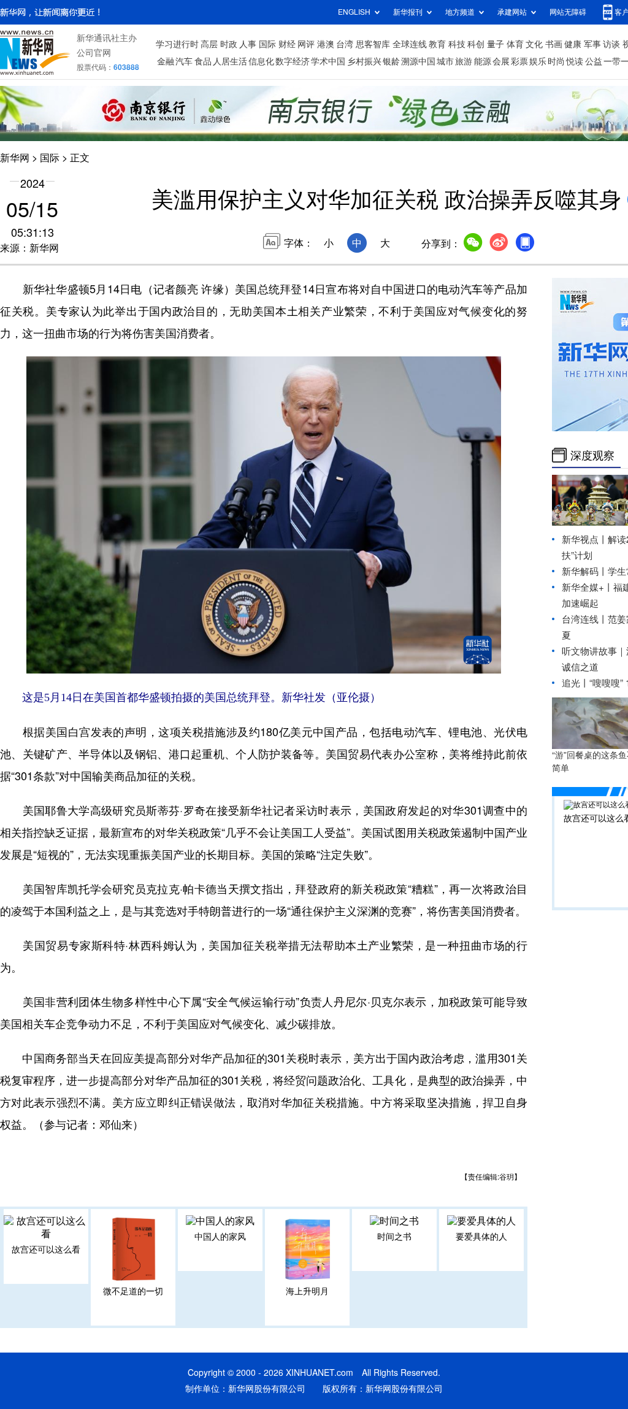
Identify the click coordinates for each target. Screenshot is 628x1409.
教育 (437, 44)
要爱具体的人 (481, 1236)
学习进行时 (177, 44)
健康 (572, 44)
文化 (534, 44)
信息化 (261, 61)
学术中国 (328, 61)
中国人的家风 (220, 1236)
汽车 (184, 61)
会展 (501, 61)
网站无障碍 (568, 12)
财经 (287, 44)
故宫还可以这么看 (46, 1249)
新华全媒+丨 (587, 587)
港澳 (325, 44)
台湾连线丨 (585, 619)
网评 (306, 44)
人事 (247, 44)
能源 (482, 61)
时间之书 (394, 1236)
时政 (228, 44)
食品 (203, 61)
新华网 (14, 158)
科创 (475, 44)
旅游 (463, 61)
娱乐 (537, 61)
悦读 (574, 61)
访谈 (611, 44)
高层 (209, 44)
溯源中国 (418, 61)
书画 (553, 44)
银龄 (391, 61)
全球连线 (409, 44)
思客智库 (373, 44)
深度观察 (592, 455)
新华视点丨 (585, 539)
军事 (592, 44)
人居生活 (230, 61)
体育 (515, 44)
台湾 (344, 44)
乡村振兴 (364, 61)
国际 (267, 44)
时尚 (556, 61)
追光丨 (575, 683)
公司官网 (94, 52)
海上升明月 (307, 1291)
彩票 (519, 61)
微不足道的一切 (133, 1291)
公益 (593, 61)
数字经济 (292, 61)
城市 (445, 61)
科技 (456, 44)
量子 (495, 44)
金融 (165, 61)
